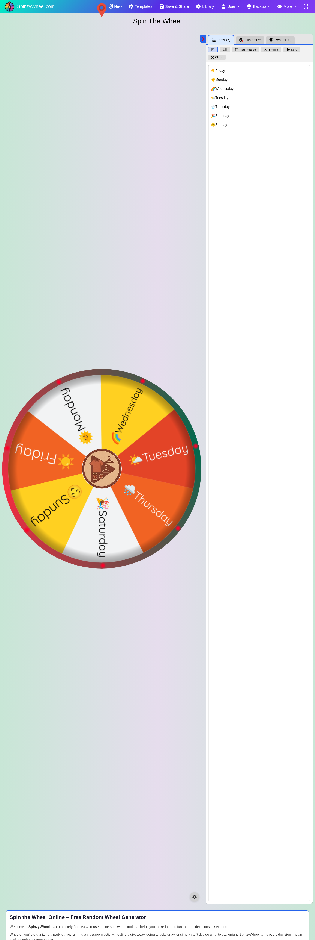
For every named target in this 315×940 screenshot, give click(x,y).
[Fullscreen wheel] (306, 6)
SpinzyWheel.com (36, 6)
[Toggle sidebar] (203, 39)
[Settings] (194, 897)
